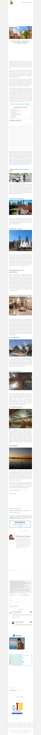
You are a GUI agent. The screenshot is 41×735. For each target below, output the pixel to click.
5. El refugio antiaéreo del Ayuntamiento (16, 113)
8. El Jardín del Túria (13, 116)
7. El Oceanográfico (13, 115)
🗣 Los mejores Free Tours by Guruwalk (17, 661)
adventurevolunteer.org (27, 101)
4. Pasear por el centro (13, 112)
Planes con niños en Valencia (14, 109)
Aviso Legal (15, 731)
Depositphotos (19, 690)
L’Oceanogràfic (11, 358)
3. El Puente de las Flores (14, 111)
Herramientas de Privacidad (17, 732)
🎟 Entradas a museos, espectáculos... (16, 663)
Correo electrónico (11, 600)
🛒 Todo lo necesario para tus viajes (16, 664)
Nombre (10, 597)
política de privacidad (18, 592)
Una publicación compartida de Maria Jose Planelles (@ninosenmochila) (22, 148)
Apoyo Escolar (11, 687)
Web (9, 603)
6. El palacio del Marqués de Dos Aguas (16, 114)
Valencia (11, 512)
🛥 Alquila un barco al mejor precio (16, 658)
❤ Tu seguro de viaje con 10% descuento (17, 657)
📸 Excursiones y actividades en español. (17, 662)
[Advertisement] (20, 17)
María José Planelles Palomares (23, 536)
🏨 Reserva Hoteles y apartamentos (16, 656)
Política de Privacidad (21, 731)
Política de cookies (29, 731)
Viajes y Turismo (16, 512)
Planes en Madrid (26, 732)
